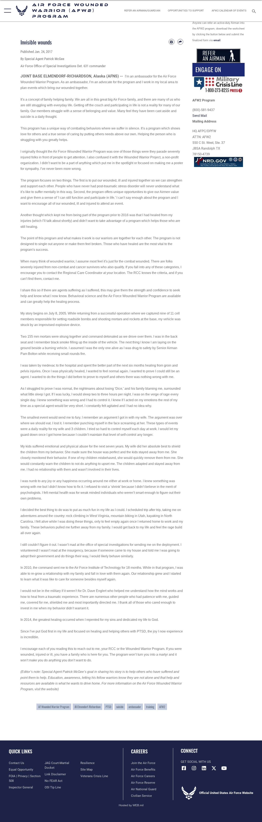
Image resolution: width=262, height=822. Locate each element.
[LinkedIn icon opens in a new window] (204, 768)
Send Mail (199, 116)
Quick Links (20, 751)
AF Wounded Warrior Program (53, 707)
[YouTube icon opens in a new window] (224, 768)
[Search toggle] (254, 10)
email (216, 40)
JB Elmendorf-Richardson (88, 707)
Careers (139, 751)
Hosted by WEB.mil (131, 805)
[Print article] (171, 42)
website (52, 689)
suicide (119, 707)
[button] (6, 11)
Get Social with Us (196, 762)
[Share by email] (180, 42)
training (150, 707)
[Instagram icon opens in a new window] (194, 768)
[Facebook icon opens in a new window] (184, 768)
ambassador (135, 707)
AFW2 (162, 707)
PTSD (108, 707)
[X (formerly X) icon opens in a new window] (214, 768)
